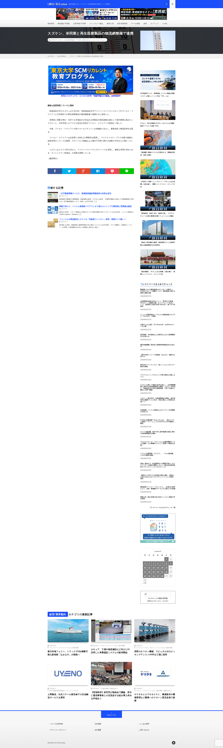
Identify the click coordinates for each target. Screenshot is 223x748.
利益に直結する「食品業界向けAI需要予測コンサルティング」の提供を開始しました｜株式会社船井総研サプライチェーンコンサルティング (157, 465)
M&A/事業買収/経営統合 (57, 690)
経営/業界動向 (122, 23)
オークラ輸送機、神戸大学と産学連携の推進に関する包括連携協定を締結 (157, 432)
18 (149, 572)
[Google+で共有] (83, 171)
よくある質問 (144, 724)
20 (158, 572)
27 (158, 576)
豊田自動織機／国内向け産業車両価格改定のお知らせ (157, 345)
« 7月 (144, 583)
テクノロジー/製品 (96, 23)
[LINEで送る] (127, 171)
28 (162, 576)
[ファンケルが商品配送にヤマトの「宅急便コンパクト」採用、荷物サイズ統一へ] (53, 223)
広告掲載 (98, 724)
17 (145, 572)
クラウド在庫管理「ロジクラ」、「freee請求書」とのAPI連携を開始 (157, 454)
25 (149, 576)
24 (145, 576)
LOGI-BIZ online (59, 743)
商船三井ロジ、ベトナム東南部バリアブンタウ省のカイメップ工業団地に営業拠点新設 (95, 206)
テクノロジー (54, 647)
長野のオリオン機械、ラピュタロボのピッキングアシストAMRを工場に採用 (154, 653)
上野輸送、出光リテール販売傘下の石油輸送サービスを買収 (68, 696)
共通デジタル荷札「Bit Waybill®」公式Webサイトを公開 (157, 325)
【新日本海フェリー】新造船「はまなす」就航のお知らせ (157, 355)
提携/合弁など (86, 40)
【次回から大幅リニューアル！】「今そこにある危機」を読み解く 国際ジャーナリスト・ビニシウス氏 (157, 184)
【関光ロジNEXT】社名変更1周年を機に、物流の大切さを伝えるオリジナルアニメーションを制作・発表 (157, 477)
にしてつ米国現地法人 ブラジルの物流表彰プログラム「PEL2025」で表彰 (157, 315)
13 (158, 568)
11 (149, 568)
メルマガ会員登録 (56, 724)
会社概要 (98, 730)
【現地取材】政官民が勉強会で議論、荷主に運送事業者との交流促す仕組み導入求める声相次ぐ (111, 695)
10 (145, 568)
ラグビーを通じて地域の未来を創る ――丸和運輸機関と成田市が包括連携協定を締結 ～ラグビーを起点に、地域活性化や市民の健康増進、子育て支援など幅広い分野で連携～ (157, 387)
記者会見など (114, 688)
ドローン (139, 690)
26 (153, 576)
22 (166, 572)
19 (153, 572)
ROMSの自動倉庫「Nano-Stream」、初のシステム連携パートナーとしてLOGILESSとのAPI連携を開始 (157, 421)
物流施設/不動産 (64, 23)
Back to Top (111, 715)
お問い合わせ (144, 730)
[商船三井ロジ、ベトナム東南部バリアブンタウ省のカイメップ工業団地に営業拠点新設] (53, 210)
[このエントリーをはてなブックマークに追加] (98, 171)
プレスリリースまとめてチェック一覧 (162, 507)
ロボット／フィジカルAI (157, 647)
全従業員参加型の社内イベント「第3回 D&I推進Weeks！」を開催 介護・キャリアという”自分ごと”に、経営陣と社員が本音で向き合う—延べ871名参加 (157, 303)
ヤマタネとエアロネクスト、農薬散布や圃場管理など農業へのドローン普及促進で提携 (154, 697)
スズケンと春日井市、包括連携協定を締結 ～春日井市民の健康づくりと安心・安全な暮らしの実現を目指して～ (157, 400)
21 (162, 572)
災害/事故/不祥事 (79, 23)
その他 (164, 23)
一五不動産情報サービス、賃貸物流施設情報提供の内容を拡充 (85, 193)
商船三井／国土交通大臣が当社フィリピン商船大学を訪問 (157, 498)
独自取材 (51, 23)
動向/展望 (76, 647)
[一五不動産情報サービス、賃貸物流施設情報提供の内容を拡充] (53, 197)
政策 (145, 23)
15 (166, 568)
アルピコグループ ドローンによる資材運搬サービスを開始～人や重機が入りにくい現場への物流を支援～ (157, 443)
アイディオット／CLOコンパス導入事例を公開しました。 (157, 375)
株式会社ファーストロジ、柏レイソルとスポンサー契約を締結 (157, 365)
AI (103, 645)
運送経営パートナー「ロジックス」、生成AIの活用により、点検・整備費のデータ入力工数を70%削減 (157, 487)
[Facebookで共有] (55, 171)
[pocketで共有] (112, 171)
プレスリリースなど (98, 40)
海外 (80, 40)
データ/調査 (135, 23)
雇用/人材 (110, 23)
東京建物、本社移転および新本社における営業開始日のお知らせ (157, 335)
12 (153, 568)
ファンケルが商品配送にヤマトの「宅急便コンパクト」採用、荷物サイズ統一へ (92, 219)
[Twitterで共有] (69, 171)
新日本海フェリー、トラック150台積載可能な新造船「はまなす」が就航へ (68, 653)
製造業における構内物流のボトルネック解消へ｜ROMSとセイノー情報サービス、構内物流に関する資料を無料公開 (157, 291)
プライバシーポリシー (58, 730)
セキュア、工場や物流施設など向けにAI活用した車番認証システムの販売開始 (110, 651)
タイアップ (154, 23)
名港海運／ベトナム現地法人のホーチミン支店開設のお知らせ (157, 411)
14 (162, 568)
